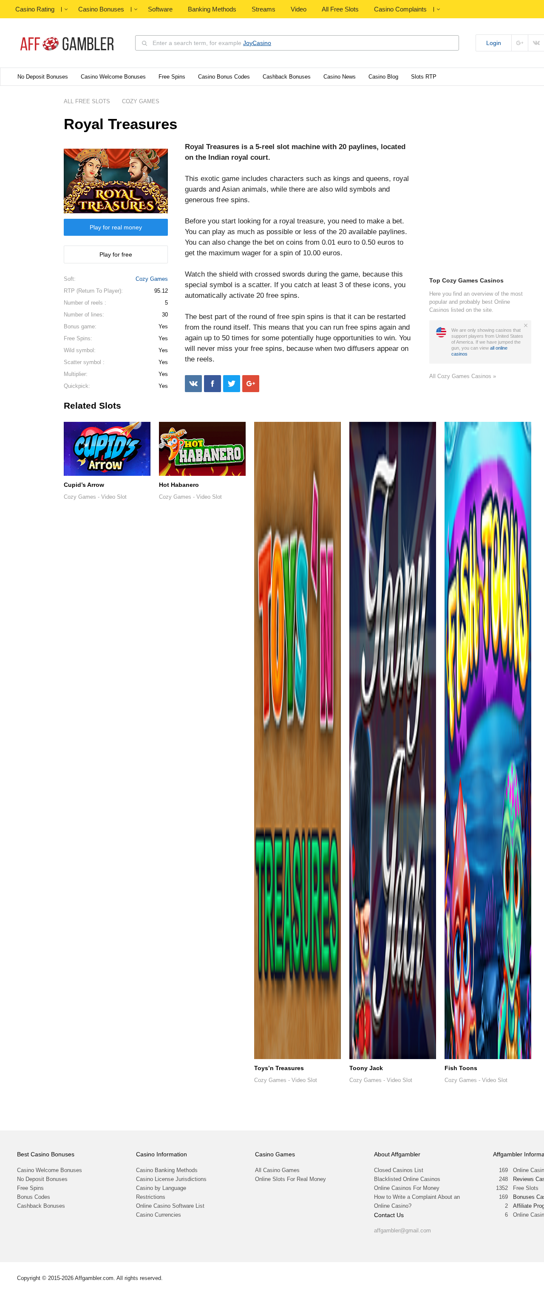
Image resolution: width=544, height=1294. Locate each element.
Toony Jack (366, 1068)
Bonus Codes (33, 1197)
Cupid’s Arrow (84, 484)
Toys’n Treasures (279, 1068)
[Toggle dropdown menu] (66, 9)
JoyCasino (257, 43)
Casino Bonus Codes (224, 76)
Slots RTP (423, 76)
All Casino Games (277, 1170)
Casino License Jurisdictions (171, 1179)
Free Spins (172, 76)
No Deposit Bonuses (42, 76)
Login (493, 43)
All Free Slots (340, 9)
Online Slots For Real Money (290, 1179)
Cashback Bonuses (287, 76)
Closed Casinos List (398, 1170)
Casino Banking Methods (167, 1170)
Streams (263, 9)
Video (298, 9)
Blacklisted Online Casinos (407, 1179)
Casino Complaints (400, 9)
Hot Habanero (179, 484)
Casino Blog (383, 76)
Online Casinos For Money (406, 1188)
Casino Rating (34, 9)
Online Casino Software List (170, 1206)
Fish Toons (461, 1068)
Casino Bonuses (101, 9)
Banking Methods (212, 9)
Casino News (339, 76)
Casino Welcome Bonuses (113, 76)
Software (160, 9)
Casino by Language (161, 1188)
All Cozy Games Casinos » (462, 376)
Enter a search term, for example (212, 43)
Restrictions (150, 1197)
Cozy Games (152, 279)
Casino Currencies (158, 1215)
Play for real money (116, 227)
